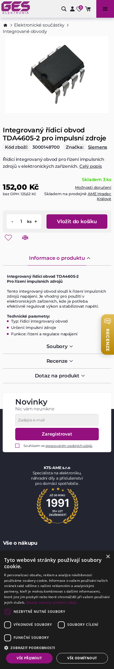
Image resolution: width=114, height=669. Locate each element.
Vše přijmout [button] (29, 658)
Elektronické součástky (39, 25)
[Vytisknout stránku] (25, 238)
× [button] (108, 557)
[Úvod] (5, 25)
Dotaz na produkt (57, 376)
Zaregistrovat (57, 434)
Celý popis (90, 166)
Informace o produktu (57, 258)
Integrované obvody (25, 31)
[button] (57, 647)
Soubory (57, 346)
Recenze (57, 361)
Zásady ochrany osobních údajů (51, 602)
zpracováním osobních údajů (68, 446)
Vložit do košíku (77, 221)
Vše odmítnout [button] (82, 658)
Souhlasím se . (58, 446)
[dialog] (57, 610)
